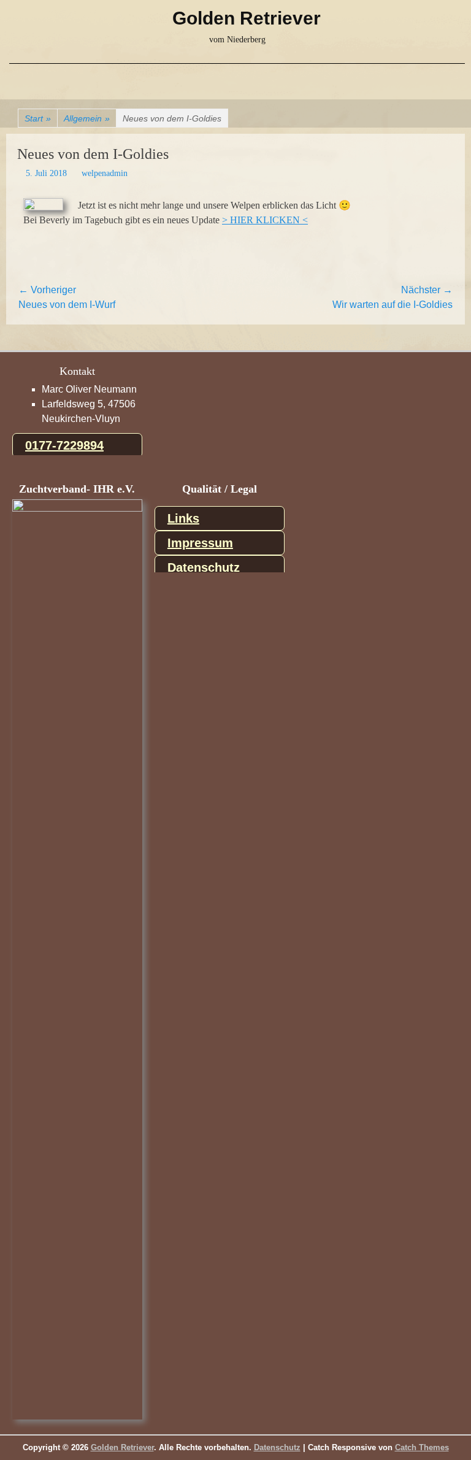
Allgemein (87, 118)
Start (38, 118)
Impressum (200, 543)
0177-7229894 (64, 445)
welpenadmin (105, 173)
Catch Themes (422, 1447)
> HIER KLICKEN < (265, 220)
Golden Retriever (246, 18)
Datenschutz (203, 567)
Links (183, 518)
